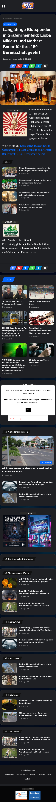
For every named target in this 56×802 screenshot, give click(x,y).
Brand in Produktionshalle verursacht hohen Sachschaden (34, 592)
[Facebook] (12, 66)
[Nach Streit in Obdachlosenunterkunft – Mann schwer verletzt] (41, 318)
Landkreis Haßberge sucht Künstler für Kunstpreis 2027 (35, 677)
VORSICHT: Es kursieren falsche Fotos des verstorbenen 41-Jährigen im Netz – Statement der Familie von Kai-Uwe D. (14, 365)
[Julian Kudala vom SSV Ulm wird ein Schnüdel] (14, 292)
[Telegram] (37, 66)
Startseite (8, 18)
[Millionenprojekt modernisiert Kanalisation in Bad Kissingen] (9, 717)
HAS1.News (38, 775)
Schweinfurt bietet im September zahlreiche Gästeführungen (34, 193)
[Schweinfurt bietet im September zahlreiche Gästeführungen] (9, 196)
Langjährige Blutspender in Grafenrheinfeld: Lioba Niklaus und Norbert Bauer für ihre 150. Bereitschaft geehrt (26, 149)
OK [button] (28, 410)
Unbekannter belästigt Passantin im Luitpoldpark (35, 702)
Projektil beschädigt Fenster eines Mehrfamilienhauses (35, 495)
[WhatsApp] (31, 66)
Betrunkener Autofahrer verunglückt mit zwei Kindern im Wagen (36, 483)
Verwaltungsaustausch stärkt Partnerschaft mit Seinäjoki (32, 206)
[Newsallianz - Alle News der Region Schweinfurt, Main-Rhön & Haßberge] (28, 6)
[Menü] (3, 7)
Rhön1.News (29, 775)
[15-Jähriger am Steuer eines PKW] (41, 350)
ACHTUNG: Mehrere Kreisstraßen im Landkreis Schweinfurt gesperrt (35, 580)
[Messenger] (25, 66)
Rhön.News (19, 775)
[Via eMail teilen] (44, 66)
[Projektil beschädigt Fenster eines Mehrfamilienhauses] (9, 498)
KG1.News (47, 775)
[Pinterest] (18, 66)
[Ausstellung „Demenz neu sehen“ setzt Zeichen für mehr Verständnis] (9, 631)
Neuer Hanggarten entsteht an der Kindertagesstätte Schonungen (35, 169)
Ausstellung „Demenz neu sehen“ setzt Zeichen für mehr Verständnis (35, 629)
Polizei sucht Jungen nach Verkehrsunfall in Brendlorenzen (34, 604)
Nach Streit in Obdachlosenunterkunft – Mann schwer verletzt (41, 330)
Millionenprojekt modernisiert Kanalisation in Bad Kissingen (33, 714)
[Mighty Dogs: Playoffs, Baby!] (41, 292)
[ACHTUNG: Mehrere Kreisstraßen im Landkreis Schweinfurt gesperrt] (9, 583)
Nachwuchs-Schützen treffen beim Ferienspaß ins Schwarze (35, 181)
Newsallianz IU (18, 18)
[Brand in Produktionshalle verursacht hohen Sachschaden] (9, 595)
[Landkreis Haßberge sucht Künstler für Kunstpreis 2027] (9, 680)
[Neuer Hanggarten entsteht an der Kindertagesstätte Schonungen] (9, 172)
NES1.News (28, 779)
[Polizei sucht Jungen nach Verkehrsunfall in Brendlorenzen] (9, 607)
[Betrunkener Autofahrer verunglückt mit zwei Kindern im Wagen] (9, 486)
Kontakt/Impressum (28, 770)
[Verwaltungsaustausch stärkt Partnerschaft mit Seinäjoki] (9, 209)
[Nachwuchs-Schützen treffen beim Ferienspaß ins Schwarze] (9, 184)
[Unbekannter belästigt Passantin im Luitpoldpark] (9, 704)
